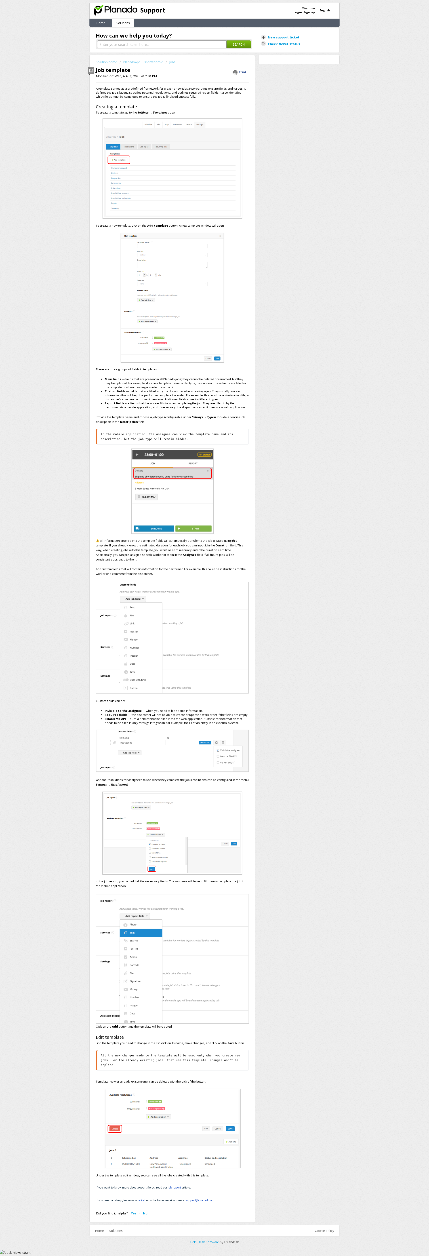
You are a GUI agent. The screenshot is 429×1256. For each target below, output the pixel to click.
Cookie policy (324, 1231)
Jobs (172, 62)
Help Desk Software (205, 1242)
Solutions (123, 23)
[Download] (206, 589)
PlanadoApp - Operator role (143, 62)
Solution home (107, 62)
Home (100, 23)
